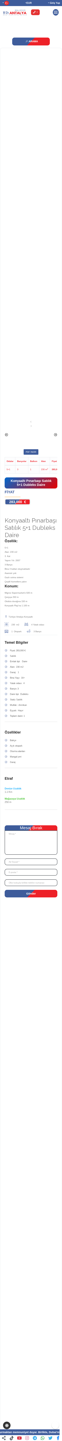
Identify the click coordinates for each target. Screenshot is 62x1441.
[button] (58, 1438)
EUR (29, 3)
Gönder (31, 893)
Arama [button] (33, 41)
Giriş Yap (54, 3)
